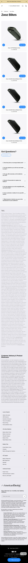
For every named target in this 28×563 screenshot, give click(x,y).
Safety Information (6, 415)
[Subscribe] (24, 496)
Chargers (5, 449)
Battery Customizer (7, 434)
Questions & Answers (7, 418)
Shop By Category (6, 436)
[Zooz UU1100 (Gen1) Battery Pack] (14, 95)
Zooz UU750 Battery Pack (14, 47)
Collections (6, 11)
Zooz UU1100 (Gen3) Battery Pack (14, 140)
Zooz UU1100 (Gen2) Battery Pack (14, 79)
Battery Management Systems (9, 451)
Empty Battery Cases (7, 447)
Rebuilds (4, 462)
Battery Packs (5, 437)
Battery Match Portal (7, 432)
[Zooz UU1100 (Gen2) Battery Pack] (14, 64)
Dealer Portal (5, 471)
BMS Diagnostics (6, 460)
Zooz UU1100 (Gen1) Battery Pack (14, 109)
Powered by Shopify (19, 553)
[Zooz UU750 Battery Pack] (14, 33)
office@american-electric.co (7, 225)
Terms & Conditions (7, 420)
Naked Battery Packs (7, 439)
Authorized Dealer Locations (8, 473)
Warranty (4, 464)
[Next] (26, 1)
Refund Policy (5, 422)
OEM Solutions (6, 416)
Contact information (14, 557)
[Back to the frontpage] (1, 11)
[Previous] (1, 1)
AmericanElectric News (7, 424)
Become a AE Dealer (7, 475)
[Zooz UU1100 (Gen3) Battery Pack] (14, 126)
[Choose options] (3, 45)
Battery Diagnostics (7, 458)
